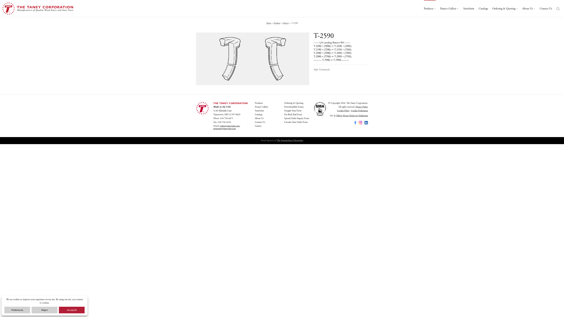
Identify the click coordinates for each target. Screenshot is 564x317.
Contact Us (260, 122)
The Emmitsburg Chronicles (290, 140)
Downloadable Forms (294, 106)
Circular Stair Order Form (296, 122)
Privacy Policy (361, 106)
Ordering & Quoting (293, 103)
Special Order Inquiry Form (296, 118)
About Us (259, 118)
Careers (258, 126)
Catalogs (258, 114)
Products (259, 103)
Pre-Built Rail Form (293, 114)
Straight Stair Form (293, 110)
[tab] (430, 8)
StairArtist (259, 110)
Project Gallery (261, 106)
